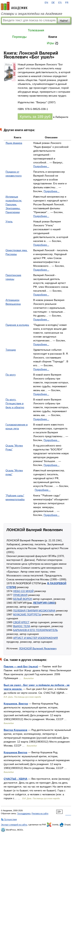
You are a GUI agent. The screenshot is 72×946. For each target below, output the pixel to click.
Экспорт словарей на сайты (14, 824)
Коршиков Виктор (15, 752)
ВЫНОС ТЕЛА (21, 626)
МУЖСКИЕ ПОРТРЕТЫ (27, 614)
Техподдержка (23, 813)
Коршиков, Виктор (16, 703)
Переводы (19, 36)
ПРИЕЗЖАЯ (20, 594)
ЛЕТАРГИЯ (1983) (44, 602)
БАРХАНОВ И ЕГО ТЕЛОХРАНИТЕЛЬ (35, 630)
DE (53, 2)
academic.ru (14, 6)
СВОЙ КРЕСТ (21, 622)
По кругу (11, 374)
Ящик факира (14, 142)
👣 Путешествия (9, 819)
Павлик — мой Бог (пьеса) (21, 666)
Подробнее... (41, 166)
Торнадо (11, 349)
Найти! (64, 20)
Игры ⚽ (53, 43)
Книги (52, 36)
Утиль (9, 221)
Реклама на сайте (40, 813)
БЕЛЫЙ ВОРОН (22, 598)
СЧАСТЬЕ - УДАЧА (15, 778)
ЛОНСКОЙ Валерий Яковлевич (37, 648)
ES (60, 2)
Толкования (36, 30)
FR (66, 2)
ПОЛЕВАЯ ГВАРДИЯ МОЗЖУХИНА (34, 610)
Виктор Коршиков (15, 729)
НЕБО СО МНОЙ (23, 591)
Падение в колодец (17, 324)
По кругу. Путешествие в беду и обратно (15, 403)
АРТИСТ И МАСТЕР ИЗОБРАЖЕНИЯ (35, 637)
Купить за (35, 117)
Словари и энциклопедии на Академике (31, 14)
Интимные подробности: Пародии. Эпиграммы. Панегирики (14, 204)
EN (46, 2)
